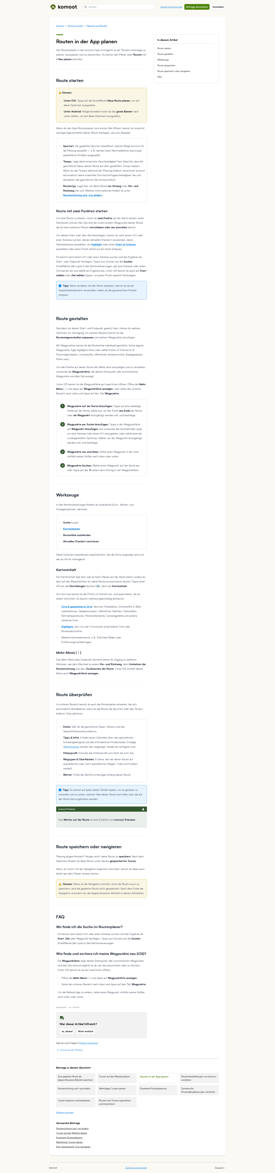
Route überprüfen (166, 65)
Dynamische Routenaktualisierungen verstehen (198, 1090)
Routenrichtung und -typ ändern (74, 1088)
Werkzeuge (163, 59)
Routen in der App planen (154, 1076)
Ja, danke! (67, 1031)
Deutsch (219, 1167)
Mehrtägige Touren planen (112, 1088)
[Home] (63, 6)
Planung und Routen (97, 25)
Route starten (164, 48)
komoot (60, 25)
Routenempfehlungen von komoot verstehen (198, 1078)
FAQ (159, 76)
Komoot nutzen (75, 25)
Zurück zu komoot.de (171, 6)
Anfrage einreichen (197, 6)
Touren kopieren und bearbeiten (74, 1100)
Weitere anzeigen (65, 1112)
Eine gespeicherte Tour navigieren (73, 1146)
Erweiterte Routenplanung (153, 1088)
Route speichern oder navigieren (173, 71)
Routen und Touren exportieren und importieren (115, 1102)
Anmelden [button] (218, 6)
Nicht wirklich (85, 1031)
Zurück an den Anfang (71, 1049)
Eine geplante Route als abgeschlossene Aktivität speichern (75, 1078)
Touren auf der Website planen (114, 1076)
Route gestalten (165, 54)
